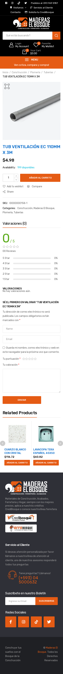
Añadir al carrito (40, 177)
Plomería (35, 72)
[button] (7, 86)
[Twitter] (49, 621)
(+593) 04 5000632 (28, 579)
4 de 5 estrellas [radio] (32, 359)
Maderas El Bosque (44, 208)
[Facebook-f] (10, 621)
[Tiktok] (36, 621)
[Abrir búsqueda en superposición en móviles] (31, 35)
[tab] (14, 224)
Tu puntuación (11, 358)
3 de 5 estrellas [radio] (29, 359)
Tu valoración (11, 364)
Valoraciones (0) (14, 223)
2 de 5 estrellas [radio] (26, 359)
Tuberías (48, 72)
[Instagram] (23, 621)
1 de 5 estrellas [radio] (23, 359)
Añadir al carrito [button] (17, 462)
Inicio (5, 72)
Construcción (19, 72)
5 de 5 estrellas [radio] (35, 359)
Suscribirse (46, 601)
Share (10, 191)
